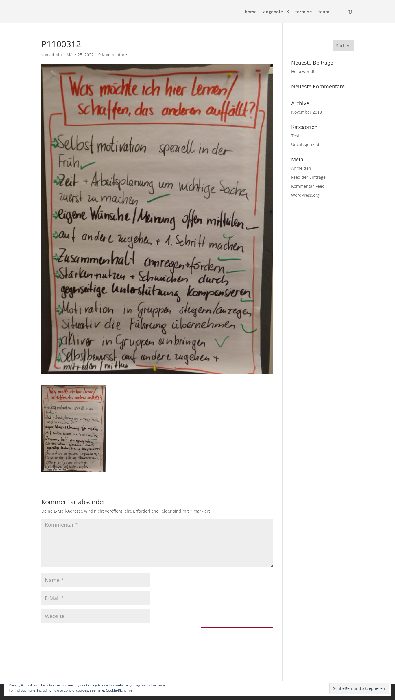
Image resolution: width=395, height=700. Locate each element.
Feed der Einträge (308, 177)
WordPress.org (305, 195)
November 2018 (306, 112)
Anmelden (301, 168)
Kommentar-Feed (308, 186)
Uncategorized (305, 144)
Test (295, 135)
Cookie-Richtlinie (119, 690)
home (251, 12)
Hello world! (302, 71)
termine (303, 12)
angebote (273, 12)
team (323, 12)
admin (55, 54)
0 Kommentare (112, 54)
